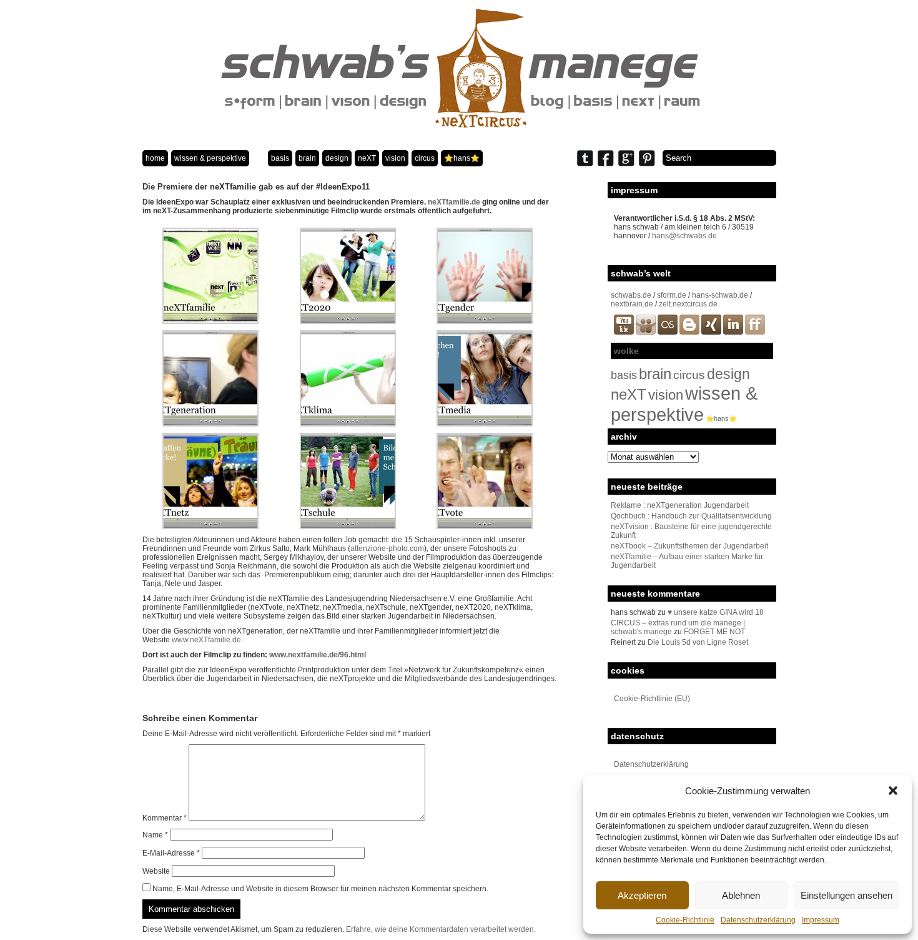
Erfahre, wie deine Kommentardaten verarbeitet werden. (441, 929)
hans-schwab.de (720, 295)
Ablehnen (741, 895)
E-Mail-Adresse (171, 853)
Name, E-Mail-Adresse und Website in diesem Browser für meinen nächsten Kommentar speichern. (320, 888)
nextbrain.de (632, 304)
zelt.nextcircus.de (688, 304)
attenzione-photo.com (387, 548)
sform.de (671, 295)
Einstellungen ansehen (846, 895)
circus (425, 158)
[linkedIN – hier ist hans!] (733, 332)
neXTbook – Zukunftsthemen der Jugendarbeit (689, 546)
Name (155, 835)
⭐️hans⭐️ (462, 158)
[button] (893, 790)
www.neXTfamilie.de (206, 639)
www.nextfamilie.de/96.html (317, 654)
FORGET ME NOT (714, 631)
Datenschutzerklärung (758, 920)
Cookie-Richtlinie (685, 920)
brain (307, 158)
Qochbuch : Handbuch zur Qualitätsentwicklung (691, 516)
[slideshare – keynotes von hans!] (646, 332)
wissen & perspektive (210, 158)
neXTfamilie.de (454, 202)
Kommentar (164, 818)
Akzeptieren (642, 895)
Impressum (820, 920)
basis (280, 158)
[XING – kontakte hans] (711, 332)
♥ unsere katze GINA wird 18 (716, 612)
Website (156, 871)
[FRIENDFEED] (755, 332)
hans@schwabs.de (684, 235)
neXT (367, 158)
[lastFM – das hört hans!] (668, 332)
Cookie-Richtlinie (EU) (652, 698)
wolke (626, 351)
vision (395, 158)
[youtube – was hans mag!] (624, 332)
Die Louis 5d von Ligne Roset (698, 642)
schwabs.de (631, 295)
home (155, 158)
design (336, 158)
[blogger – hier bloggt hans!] (689, 332)
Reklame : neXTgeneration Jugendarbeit (680, 505)
